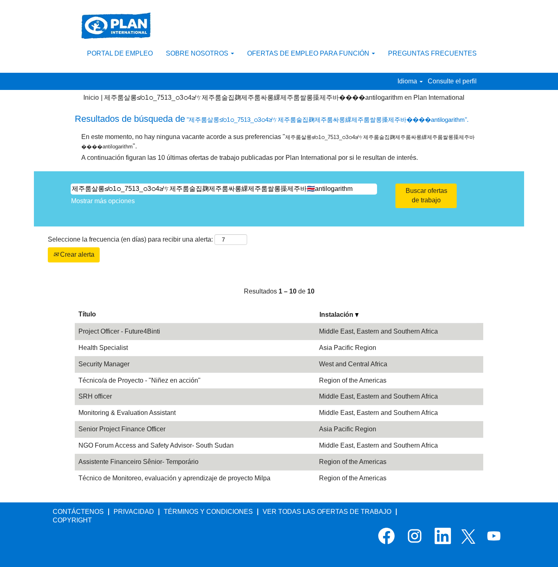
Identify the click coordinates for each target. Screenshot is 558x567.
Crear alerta (76, 254)
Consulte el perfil (452, 81)
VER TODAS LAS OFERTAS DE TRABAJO (327, 511)
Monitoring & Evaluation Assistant (127, 412)
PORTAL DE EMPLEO (120, 53)
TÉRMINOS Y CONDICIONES (208, 511)
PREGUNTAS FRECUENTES (432, 53)
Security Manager (103, 364)
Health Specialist (103, 347)
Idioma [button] (408, 81)
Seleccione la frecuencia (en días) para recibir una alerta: (130, 239)
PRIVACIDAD (134, 511)
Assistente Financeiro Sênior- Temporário (138, 461)
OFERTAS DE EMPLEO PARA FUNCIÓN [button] (309, 53)
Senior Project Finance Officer (121, 429)
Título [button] (87, 314)
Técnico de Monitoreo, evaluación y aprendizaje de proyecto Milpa (174, 478)
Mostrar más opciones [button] (103, 200)
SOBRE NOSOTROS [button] (198, 53)
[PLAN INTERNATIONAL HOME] (116, 25)
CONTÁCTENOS (78, 511)
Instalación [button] (337, 314)
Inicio (91, 97)
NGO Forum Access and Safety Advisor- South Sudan (156, 445)
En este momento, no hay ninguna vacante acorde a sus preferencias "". (278, 141)
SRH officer (95, 396)
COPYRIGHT (72, 520)
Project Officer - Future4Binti (119, 331)
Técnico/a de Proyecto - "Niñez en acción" (139, 380)
